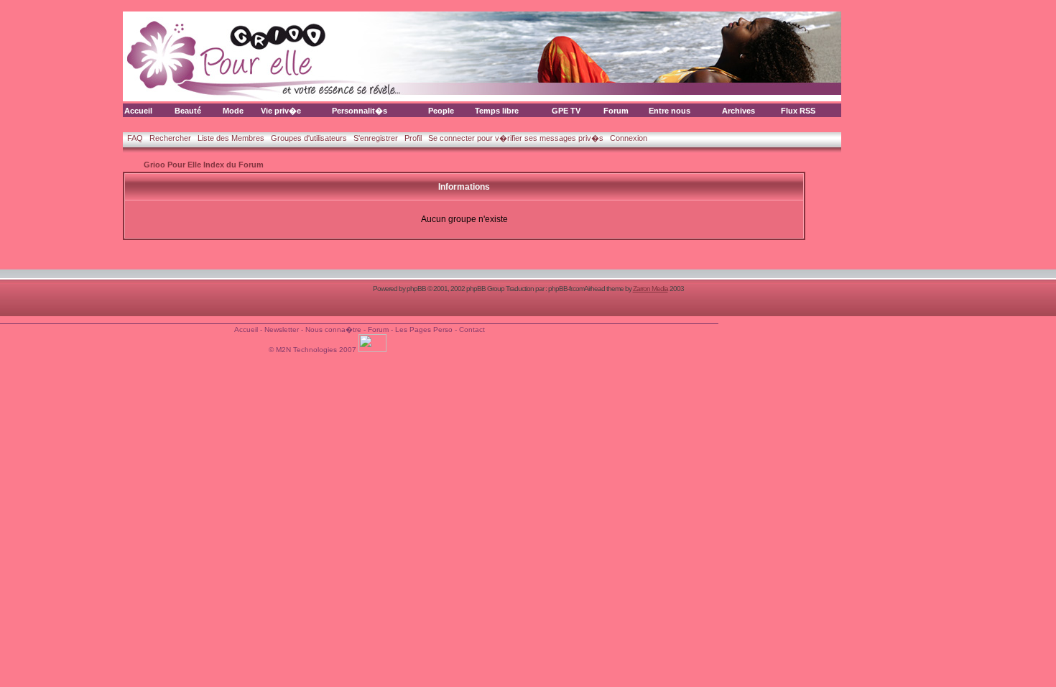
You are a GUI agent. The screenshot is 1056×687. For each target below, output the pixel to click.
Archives (738, 110)
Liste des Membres (231, 138)
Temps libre (497, 110)
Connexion (628, 138)
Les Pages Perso (424, 329)
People (441, 110)
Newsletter (281, 329)
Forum (616, 110)
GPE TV (566, 110)
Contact (472, 329)
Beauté (188, 110)
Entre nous (669, 110)
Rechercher (170, 138)
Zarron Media (650, 288)
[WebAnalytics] (373, 350)
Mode (233, 110)
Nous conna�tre (333, 329)
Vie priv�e (281, 110)
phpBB (416, 288)
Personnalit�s (359, 110)
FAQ (135, 138)
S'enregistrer (375, 138)
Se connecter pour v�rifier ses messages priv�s (515, 138)
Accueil (138, 110)
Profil (413, 138)
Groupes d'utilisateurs (309, 138)
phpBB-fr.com (566, 288)
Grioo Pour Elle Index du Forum (204, 164)
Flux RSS (798, 110)
